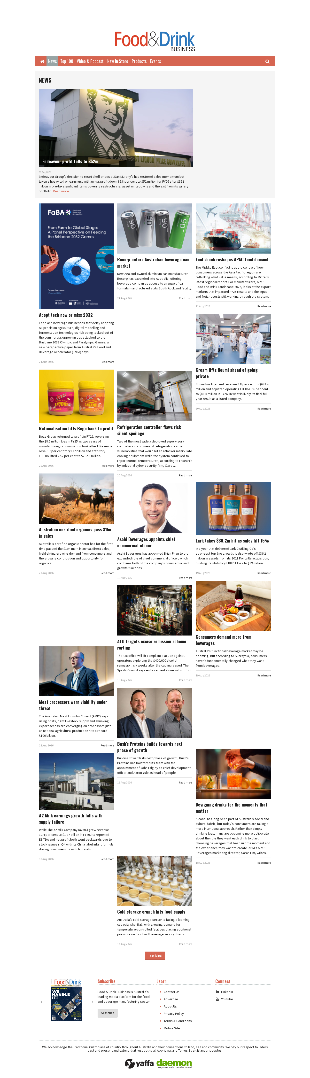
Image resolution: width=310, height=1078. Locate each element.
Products (139, 61)
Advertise (171, 999)
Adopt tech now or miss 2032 (66, 315)
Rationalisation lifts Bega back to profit (76, 428)
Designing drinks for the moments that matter (231, 807)
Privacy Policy (174, 1013)
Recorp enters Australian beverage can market (153, 262)
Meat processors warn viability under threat (73, 705)
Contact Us (171, 992)
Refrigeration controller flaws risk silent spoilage (149, 430)
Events (155, 61)
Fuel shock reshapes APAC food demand (232, 259)
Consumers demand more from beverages (223, 640)
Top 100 (66, 61)
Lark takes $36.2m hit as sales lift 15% (232, 540)
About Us (170, 1006)
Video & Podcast (90, 61)
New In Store (117, 61)
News (52, 61)
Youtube (227, 999)
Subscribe (107, 1012)
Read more (61, 191)
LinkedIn (227, 992)
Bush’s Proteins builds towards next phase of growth (149, 747)
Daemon (174, 1064)
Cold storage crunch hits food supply (151, 911)
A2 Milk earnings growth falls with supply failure (70, 818)
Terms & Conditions (178, 1021)
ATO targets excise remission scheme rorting (151, 644)
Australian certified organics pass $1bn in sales (75, 532)
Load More (155, 955)
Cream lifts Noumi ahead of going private (227, 373)
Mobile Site (172, 1028)
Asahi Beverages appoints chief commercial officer (146, 542)
